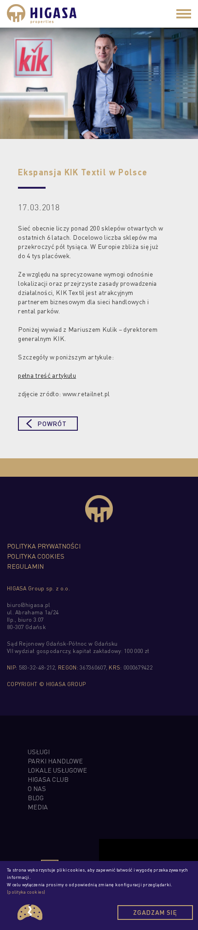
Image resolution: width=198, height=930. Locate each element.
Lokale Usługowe (57, 770)
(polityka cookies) (26, 892)
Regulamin (25, 566)
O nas (37, 788)
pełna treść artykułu (47, 375)
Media (38, 807)
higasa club (48, 779)
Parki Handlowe (55, 761)
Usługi (39, 751)
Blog (36, 797)
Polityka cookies (35, 556)
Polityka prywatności (44, 546)
